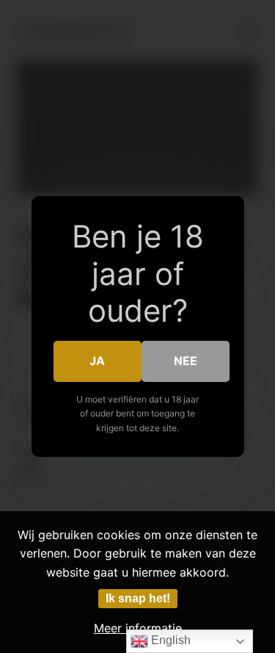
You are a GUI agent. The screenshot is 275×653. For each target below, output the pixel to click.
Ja (97, 360)
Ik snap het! (138, 598)
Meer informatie (138, 628)
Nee (185, 360)
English (169, 640)
